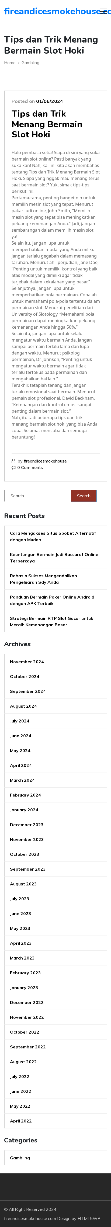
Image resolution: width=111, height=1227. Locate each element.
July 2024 (19, 721)
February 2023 (25, 972)
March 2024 (22, 780)
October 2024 (24, 676)
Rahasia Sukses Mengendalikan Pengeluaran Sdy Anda (43, 579)
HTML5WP (89, 1218)
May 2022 (20, 1106)
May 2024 (20, 750)
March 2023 (22, 958)
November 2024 (27, 661)
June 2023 (20, 913)
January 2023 (24, 987)
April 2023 (21, 943)
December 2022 (27, 1002)
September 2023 (28, 869)
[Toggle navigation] (103, 11)
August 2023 (23, 884)
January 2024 (24, 809)
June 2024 (20, 735)
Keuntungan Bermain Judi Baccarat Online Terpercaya (54, 558)
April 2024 (21, 765)
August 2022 (23, 1061)
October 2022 (24, 1032)
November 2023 (27, 839)
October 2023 (24, 854)
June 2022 (20, 1091)
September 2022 (28, 1046)
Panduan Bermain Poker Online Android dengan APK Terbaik (52, 600)
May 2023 (20, 928)
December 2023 (27, 824)
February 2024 (25, 795)
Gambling (20, 1157)
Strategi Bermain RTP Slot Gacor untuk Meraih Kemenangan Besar (51, 621)
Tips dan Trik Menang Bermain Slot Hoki (47, 124)
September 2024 (28, 691)
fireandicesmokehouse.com (35, 11)
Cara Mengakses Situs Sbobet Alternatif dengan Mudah (53, 536)
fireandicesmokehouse (45, 461)
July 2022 (19, 1076)
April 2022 (21, 1121)
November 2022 (27, 1017)
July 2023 (19, 898)
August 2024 (23, 706)
